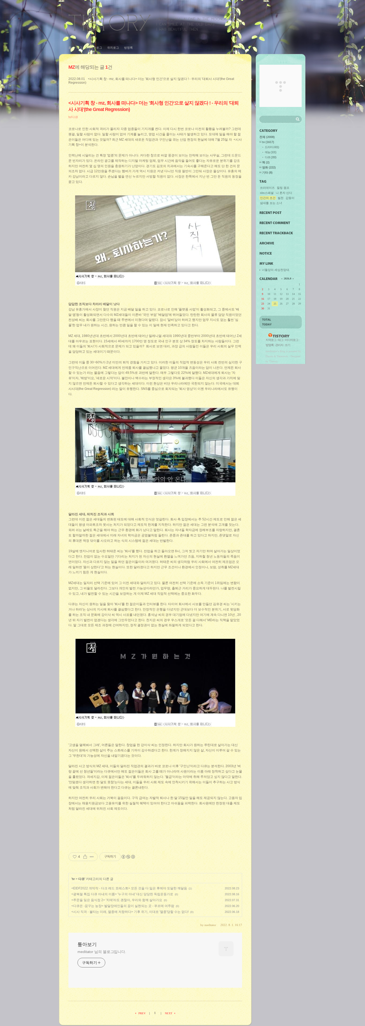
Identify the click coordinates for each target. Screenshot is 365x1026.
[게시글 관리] (91, 857)
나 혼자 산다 (284, 192)
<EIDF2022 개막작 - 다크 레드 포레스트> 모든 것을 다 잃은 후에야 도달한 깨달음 (129, 888)
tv (73, 879)
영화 (269, 167)
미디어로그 (94, 47)
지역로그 (271, 339)
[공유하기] (85, 857)
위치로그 (113, 47)
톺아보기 (150, 22)
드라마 (272, 147)
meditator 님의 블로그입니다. (101, 952)
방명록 (128, 47)
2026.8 (287, 278)
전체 (267, 137)
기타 (267, 172)
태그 (79, 47)
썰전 (281, 197)
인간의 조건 (267, 197)
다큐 (81, 879)
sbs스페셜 (267, 192)
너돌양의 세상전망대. (276, 269)
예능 (270, 152)
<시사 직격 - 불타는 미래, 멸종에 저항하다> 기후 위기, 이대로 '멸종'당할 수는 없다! (130, 912)
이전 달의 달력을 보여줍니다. (282, 278)
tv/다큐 (73, 117)
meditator (271, 351)
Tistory (273, 361)
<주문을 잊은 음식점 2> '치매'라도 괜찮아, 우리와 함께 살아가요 (116, 900)
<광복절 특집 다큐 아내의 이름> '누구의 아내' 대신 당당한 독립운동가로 (122, 894)
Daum (269, 356)
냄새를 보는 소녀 (271, 203)
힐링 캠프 (283, 187)
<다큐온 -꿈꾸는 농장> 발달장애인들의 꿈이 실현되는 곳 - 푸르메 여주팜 (122, 906)
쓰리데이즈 (267, 187)
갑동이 (290, 197)
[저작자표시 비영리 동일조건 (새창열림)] (128, 857)
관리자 (279, 345)
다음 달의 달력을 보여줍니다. (293, 278)
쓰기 (287, 345)
